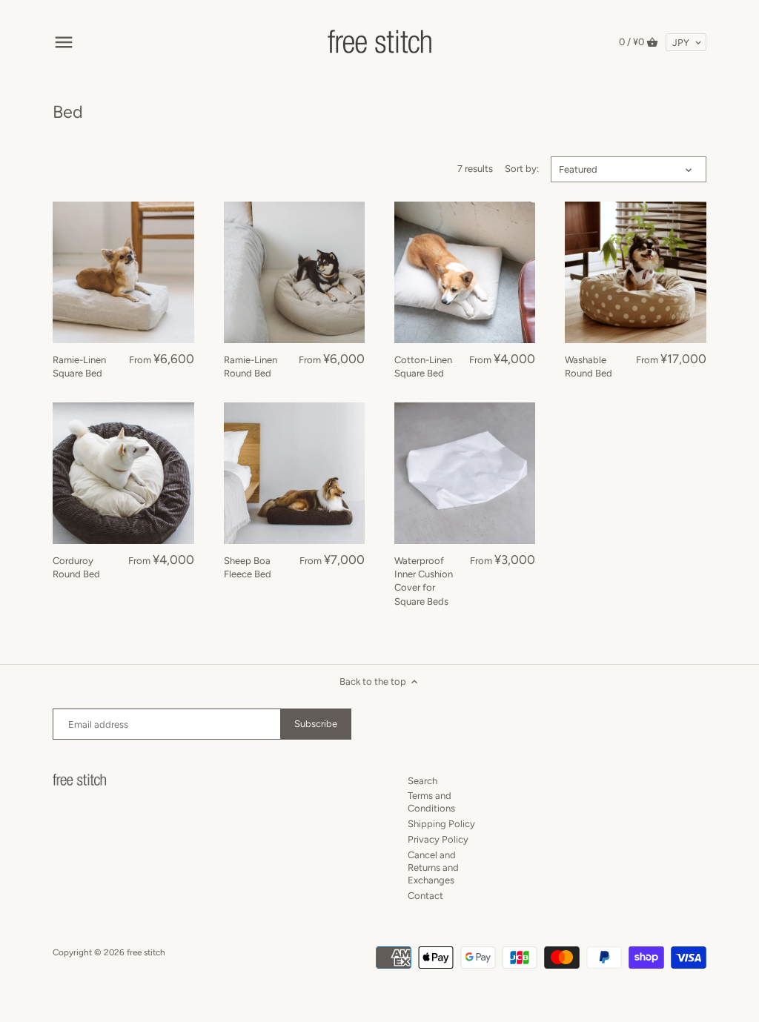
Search (422, 780)
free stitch (146, 952)
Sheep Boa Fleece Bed (247, 567)
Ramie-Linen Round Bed (250, 366)
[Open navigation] (64, 42)
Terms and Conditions (431, 802)
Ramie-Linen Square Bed (79, 366)
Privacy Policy (438, 839)
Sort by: (522, 168)
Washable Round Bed (588, 366)
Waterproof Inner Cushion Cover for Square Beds (423, 581)
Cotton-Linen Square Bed (423, 366)
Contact (425, 895)
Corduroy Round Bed (76, 567)
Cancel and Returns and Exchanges (433, 867)
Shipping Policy (441, 823)
